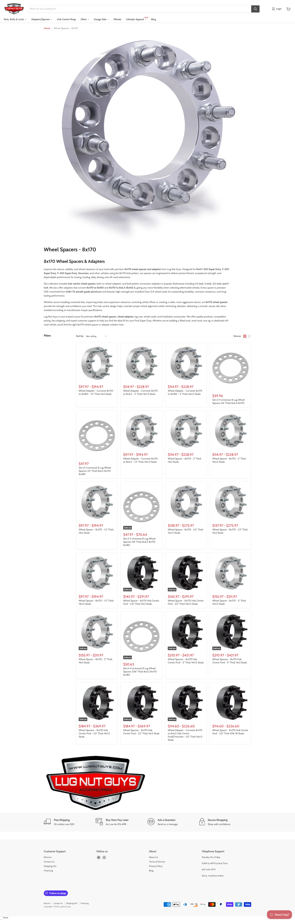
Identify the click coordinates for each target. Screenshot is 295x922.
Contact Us (49, 861)
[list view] (249, 336)
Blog (151, 870)
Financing (48, 870)
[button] (277, 9)
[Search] (255, 8)
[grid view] (245, 336)
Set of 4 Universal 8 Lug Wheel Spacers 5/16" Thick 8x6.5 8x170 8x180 (140, 671)
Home (47, 28)
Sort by (79, 336)
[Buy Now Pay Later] (122, 822)
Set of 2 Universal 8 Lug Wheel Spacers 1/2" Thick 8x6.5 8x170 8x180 (95, 471)
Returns (47, 857)
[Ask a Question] (173, 822)
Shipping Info (50, 866)
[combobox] (139, 8)
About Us (153, 857)
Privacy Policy (156, 866)
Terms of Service (157, 861)
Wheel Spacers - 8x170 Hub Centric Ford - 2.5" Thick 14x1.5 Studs (94, 733)
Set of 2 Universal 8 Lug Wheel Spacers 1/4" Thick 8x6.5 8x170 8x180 (139, 542)
